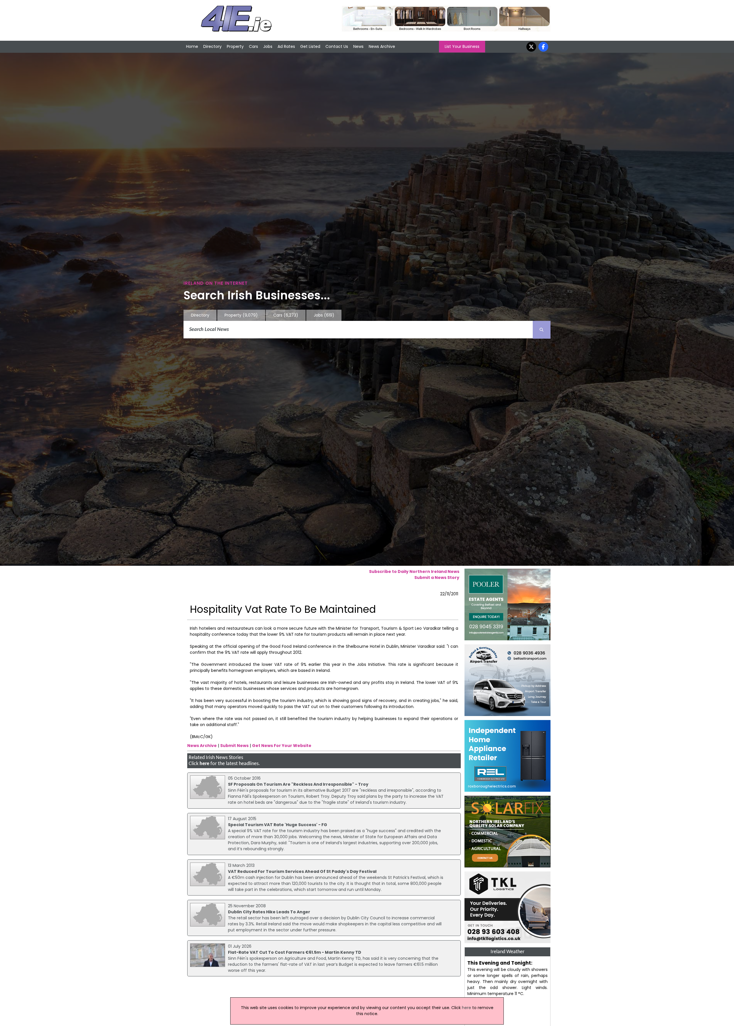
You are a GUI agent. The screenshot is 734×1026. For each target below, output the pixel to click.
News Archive (382, 46)
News (358, 46)
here (204, 763)
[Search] (541, 330)
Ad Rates (286, 46)
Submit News (234, 745)
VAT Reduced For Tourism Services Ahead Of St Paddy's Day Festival (302, 871)
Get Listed (310, 46)
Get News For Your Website (281, 745)
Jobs (267, 46)
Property (235, 46)
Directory (212, 46)
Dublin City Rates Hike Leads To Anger (269, 912)
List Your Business (462, 46)
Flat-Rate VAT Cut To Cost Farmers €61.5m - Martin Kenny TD (294, 952)
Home (192, 46)
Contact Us (336, 46)
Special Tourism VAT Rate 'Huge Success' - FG (277, 825)
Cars (253, 46)
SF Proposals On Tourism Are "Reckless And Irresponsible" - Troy (298, 784)
